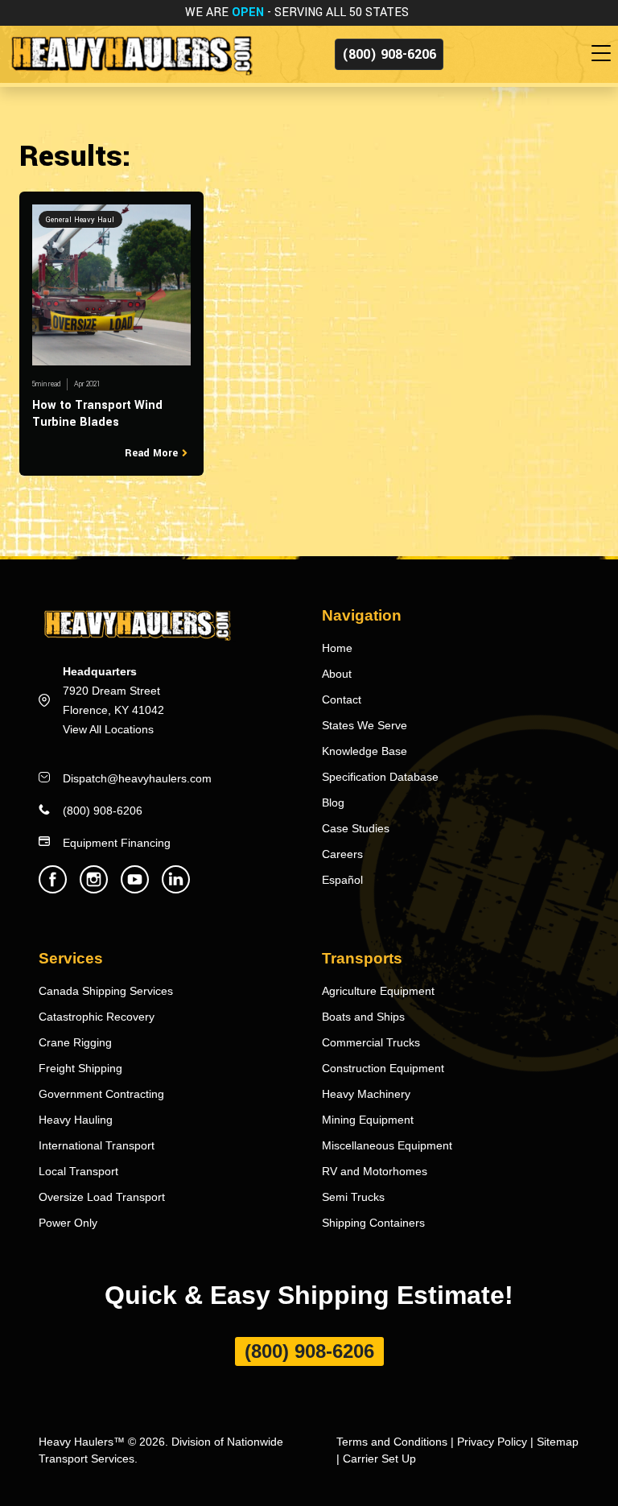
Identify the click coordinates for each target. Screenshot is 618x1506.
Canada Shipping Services (106, 990)
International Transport (96, 1145)
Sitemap (558, 1441)
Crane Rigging (75, 1042)
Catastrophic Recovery (96, 1016)
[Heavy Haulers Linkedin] (176, 889)
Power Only (68, 1222)
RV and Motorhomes (374, 1171)
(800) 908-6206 (389, 54)
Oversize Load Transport (102, 1196)
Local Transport (78, 1171)
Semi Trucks (353, 1196)
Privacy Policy (492, 1441)
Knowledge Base (364, 751)
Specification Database (380, 776)
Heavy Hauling (76, 1119)
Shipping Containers (373, 1222)
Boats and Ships (363, 1016)
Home (337, 648)
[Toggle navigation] (604, 54)
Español (342, 879)
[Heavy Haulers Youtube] (135, 889)
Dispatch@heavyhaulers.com (137, 778)
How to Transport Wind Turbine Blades (97, 414)
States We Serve (364, 725)
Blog (333, 802)
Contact (341, 699)
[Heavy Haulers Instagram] (94, 889)
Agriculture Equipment (378, 990)
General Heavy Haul (80, 220)
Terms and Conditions (391, 1441)
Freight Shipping (80, 1068)
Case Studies (355, 828)
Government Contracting (101, 1093)
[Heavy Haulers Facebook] (53, 889)
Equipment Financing (117, 842)
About (337, 673)
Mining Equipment (368, 1119)
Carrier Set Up (379, 1458)
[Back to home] (131, 53)
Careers (342, 854)
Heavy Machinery (366, 1093)
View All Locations (108, 729)
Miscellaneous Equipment (387, 1145)
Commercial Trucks (371, 1042)
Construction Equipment (383, 1068)
